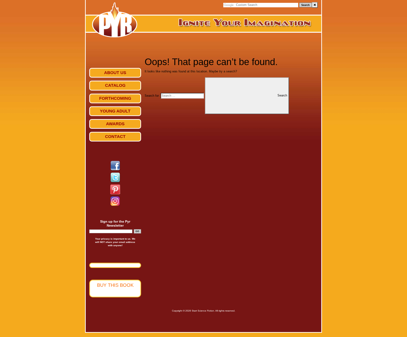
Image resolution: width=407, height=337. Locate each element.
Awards (115, 123)
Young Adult (115, 111)
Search (305, 5)
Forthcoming (115, 98)
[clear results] (315, 5)
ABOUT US (115, 72)
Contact (115, 136)
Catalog (115, 85)
